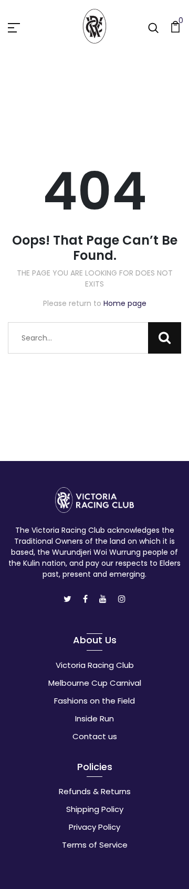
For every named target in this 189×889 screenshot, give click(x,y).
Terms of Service (95, 844)
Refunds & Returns (95, 791)
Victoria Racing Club (95, 665)
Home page (124, 303)
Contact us (94, 736)
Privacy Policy (94, 826)
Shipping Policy (94, 809)
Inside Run (94, 718)
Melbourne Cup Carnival (94, 682)
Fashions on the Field (94, 700)
